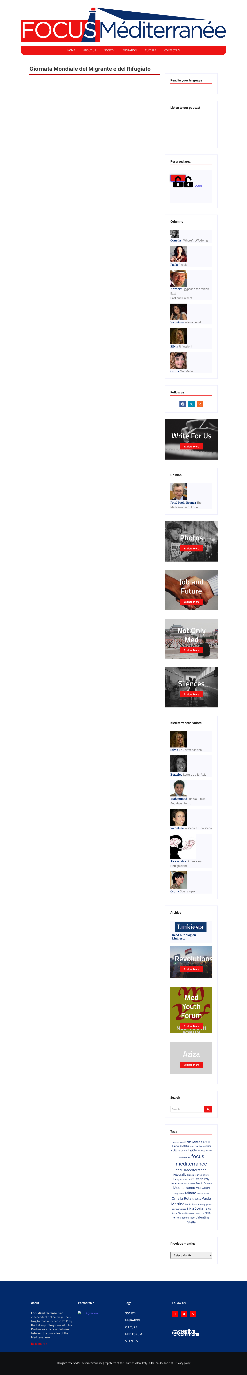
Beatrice (176, 774)
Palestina (196, 1199)
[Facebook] (23, 9)
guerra (206, 1175)
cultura (207, 1146)
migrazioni (179, 1193)
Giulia (174, 371)
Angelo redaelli (179, 1142)
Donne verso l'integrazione (186, 863)
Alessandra (178, 861)
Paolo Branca (192, 1204)
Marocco (191, 1183)
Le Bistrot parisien (190, 749)
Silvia (174, 346)
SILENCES (131, 1341)
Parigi (202, 1204)
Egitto (192, 1150)
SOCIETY (109, 50)
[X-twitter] (29, 9)
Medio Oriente (204, 1183)
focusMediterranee (191, 1170)
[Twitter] (184, 1314)
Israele (199, 1179)
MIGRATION (130, 50)
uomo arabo (188, 1217)
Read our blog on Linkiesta (184, 937)
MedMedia (186, 371)
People (183, 264)
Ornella (175, 240)
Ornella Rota (181, 1198)
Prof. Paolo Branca (183, 502)
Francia (190, 1175)
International (192, 322)
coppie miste (196, 1146)
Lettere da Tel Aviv (194, 774)
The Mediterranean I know (185, 504)
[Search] (208, 1109)
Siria (208, 1208)
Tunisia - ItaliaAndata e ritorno (187, 801)
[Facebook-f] (175, 1314)
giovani (198, 1175)
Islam (191, 1179)
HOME (71, 50)
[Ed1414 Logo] (123, 25)
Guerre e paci (188, 891)
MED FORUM (133, 1334)
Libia (180, 1183)
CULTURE (150, 50)
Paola (174, 265)
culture (175, 1150)
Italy (206, 1179)
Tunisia (206, 1212)
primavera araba (179, 1209)
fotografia (179, 1174)
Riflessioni (185, 346)
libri (185, 1183)
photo (209, 1204)
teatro (174, 1213)
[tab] (178, 178)
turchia (177, 1217)
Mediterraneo (184, 1188)
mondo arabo (203, 1193)
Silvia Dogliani (196, 1208)
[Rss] (35, 9)
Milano (190, 1193)
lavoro (174, 1183)
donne (184, 1150)
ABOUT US (89, 50)
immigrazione (180, 1179)
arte (189, 1141)
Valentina (177, 322)
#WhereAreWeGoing (195, 240)
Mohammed (178, 799)
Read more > (39, 1343)
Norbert (176, 289)
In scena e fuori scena (198, 828)
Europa (201, 1150)
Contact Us (172, 50)
